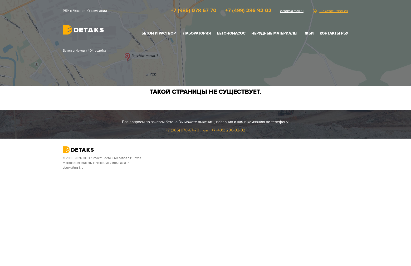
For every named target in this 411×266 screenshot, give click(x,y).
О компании (97, 11)
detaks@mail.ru (291, 11)
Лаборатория (197, 33)
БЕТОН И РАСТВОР (159, 33)
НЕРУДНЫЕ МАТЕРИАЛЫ (274, 33)
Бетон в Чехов (74, 51)
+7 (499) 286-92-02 (248, 10)
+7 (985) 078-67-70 (193, 10)
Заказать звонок (333, 11)
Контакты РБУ (334, 33)
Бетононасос (231, 33)
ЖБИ (309, 33)
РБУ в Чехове (73, 11)
